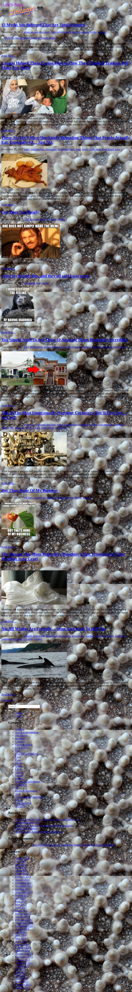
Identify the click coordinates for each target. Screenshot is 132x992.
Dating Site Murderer (26, 828)
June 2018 (20, 864)
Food (18, 757)
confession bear (32, 283)
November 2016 (24, 922)
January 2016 (22, 950)
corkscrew (119, 424)
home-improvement (62, 346)
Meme (52, 219)
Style (18, 793)
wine (37, 427)
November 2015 (24, 956)
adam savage (31, 32)
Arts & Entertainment (26, 732)
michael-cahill (93, 636)
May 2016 (20, 938)
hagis (85, 149)
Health (18, 763)
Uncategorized (23, 803)
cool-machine (105, 424)
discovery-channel (61, 32)
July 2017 (20, 898)
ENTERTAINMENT (26, 753)
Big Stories (21, 735)
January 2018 (22, 879)
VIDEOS (20, 806)
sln (16, 787)
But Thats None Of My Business (29, 490)
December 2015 (23, 953)
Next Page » (8, 700)
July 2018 (20, 861)
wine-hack (60, 427)
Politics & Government (27, 781)
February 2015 (23, 984)
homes (78, 346)
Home (18, 715)
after (26, 346)
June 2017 (20, 901)
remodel (96, 346)
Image (18, 766)
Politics (19, 778)
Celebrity (20, 741)
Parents (19, 775)
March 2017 (21, 910)
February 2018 (23, 876)
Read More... (8, 55)
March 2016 (21, 944)
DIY (17, 750)
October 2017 (22, 889)
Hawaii (76, 636)
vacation (28, 639)
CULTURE (21, 747)
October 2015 (22, 959)
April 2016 (21, 941)
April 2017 (21, 907)
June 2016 (20, 935)
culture (5, 427)
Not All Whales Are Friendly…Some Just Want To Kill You (53, 628)
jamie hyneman (80, 32)
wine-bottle (47, 427)
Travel (18, 800)
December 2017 (23, 882)
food (78, 149)
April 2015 (21, 978)
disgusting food (66, 149)
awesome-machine (45, 424)
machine (19, 427)
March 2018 (21, 873)
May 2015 (20, 975)
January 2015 (22, 987)
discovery (44, 32)
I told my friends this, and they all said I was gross (45, 276)
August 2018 (22, 858)
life (12, 427)
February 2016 (23, 947)
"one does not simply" (36, 219)
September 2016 (24, 926)
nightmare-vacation (11, 639)
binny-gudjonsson (66, 424)
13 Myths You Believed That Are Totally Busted (43, 25)
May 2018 (20, 867)
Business (20, 738)
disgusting (50, 149)
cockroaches (37, 149)
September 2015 (24, 963)
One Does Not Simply (20, 212)
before (47, 346)
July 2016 (20, 932)
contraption (84, 424)
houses (86, 346)
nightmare (120, 636)
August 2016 (22, 929)
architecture (36, 346)
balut (26, 149)
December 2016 (23, 919)
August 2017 (22, 895)
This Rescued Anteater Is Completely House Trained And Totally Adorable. (74, 844)
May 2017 (20, 904)
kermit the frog (65, 497)
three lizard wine (111, 149)
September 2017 (24, 892)
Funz (18, 760)
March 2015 (21, 981)
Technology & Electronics (29, 797)
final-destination (61, 636)
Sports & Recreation (26, 790)
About (18, 712)
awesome (29, 424)
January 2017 (22, 916)
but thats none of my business (40, 497)
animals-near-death (34, 636)
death (49, 636)
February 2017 (23, 913)
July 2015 (20, 969)
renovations (119, 346)
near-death (108, 636)
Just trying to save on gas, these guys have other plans (44, 825)
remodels (107, 346)
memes (61, 219)
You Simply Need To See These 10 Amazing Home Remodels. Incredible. (64, 339)
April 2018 (21, 870)
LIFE (18, 769)
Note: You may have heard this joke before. (38, 831)
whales (38, 639)
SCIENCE (21, 784)
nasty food (95, 149)
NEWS (19, 772)
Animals (19, 729)
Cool (94, 424)
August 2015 (22, 966)
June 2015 (20, 972)
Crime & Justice (23, 744)
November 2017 (24, 886)
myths (93, 32)
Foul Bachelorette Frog (27, 822)
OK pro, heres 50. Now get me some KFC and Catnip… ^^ (47, 819)
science (102, 32)
